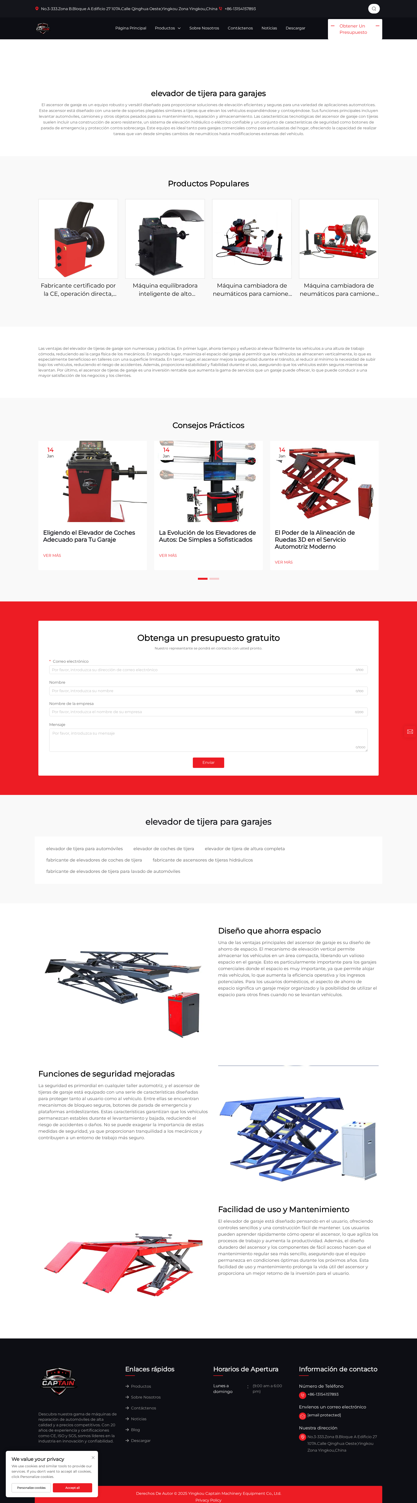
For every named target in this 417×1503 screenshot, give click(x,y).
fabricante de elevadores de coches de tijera (94, 860)
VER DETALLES (78, 238)
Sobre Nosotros (204, 28)
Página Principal (130, 28)
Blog (135, 1429)
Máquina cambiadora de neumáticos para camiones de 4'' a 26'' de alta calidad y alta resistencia (338, 290)
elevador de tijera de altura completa (245, 848)
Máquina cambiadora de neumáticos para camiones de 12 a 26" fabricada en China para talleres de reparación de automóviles (252, 290)
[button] (203, 579)
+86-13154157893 (240, 9)
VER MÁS (52, 555)
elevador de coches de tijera (163, 848)
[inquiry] (410, 732)
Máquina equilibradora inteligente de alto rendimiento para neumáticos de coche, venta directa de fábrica (165, 290)
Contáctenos (240, 28)
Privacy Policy (208, 1500)
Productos (165, 28)
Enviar (208, 762)
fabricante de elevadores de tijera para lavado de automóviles (113, 871)
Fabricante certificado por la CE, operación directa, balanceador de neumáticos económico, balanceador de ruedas (78, 290)
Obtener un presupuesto (353, 29)
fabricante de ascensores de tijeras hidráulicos (203, 860)
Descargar (295, 28)
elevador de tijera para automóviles (84, 848)
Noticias (269, 28)
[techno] (58, 1381)
